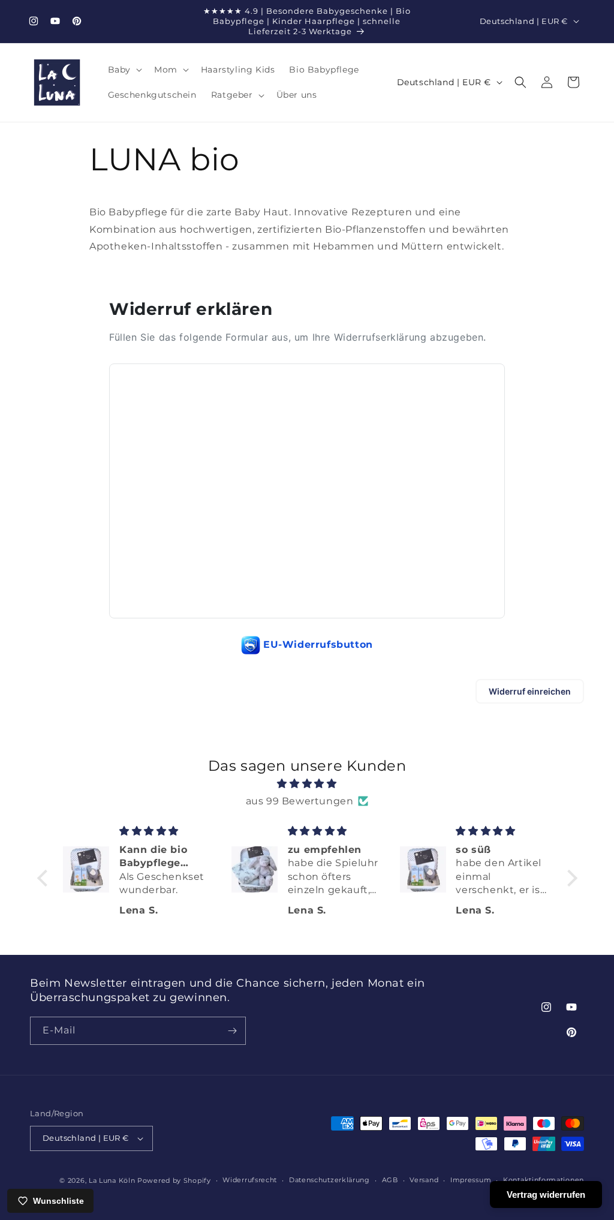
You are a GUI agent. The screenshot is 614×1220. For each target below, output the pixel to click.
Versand (424, 1180)
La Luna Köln (112, 1180)
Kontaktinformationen (543, 1180)
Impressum (470, 1180)
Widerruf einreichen (530, 691)
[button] (124, 69)
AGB (390, 1180)
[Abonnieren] (232, 1031)
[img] (307, 784)
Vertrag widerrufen (546, 1194)
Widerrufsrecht (249, 1180)
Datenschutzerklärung (329, 1180)
